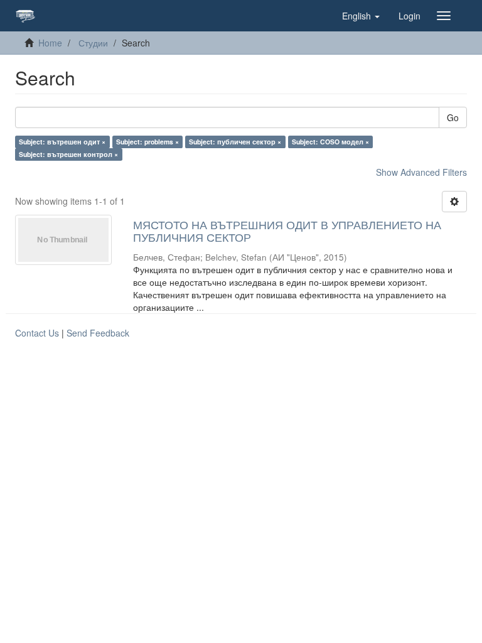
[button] (361, 15)
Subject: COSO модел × (330, 141)
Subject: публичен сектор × (235, 141)
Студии (93, 42)
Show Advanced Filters (421, 172)
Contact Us (37, 333)
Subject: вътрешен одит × (62, 141)
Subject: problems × (147, 141)
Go (453, 117)
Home (50, 42)
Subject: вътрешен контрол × (68, 154)
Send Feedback (98, 333)
